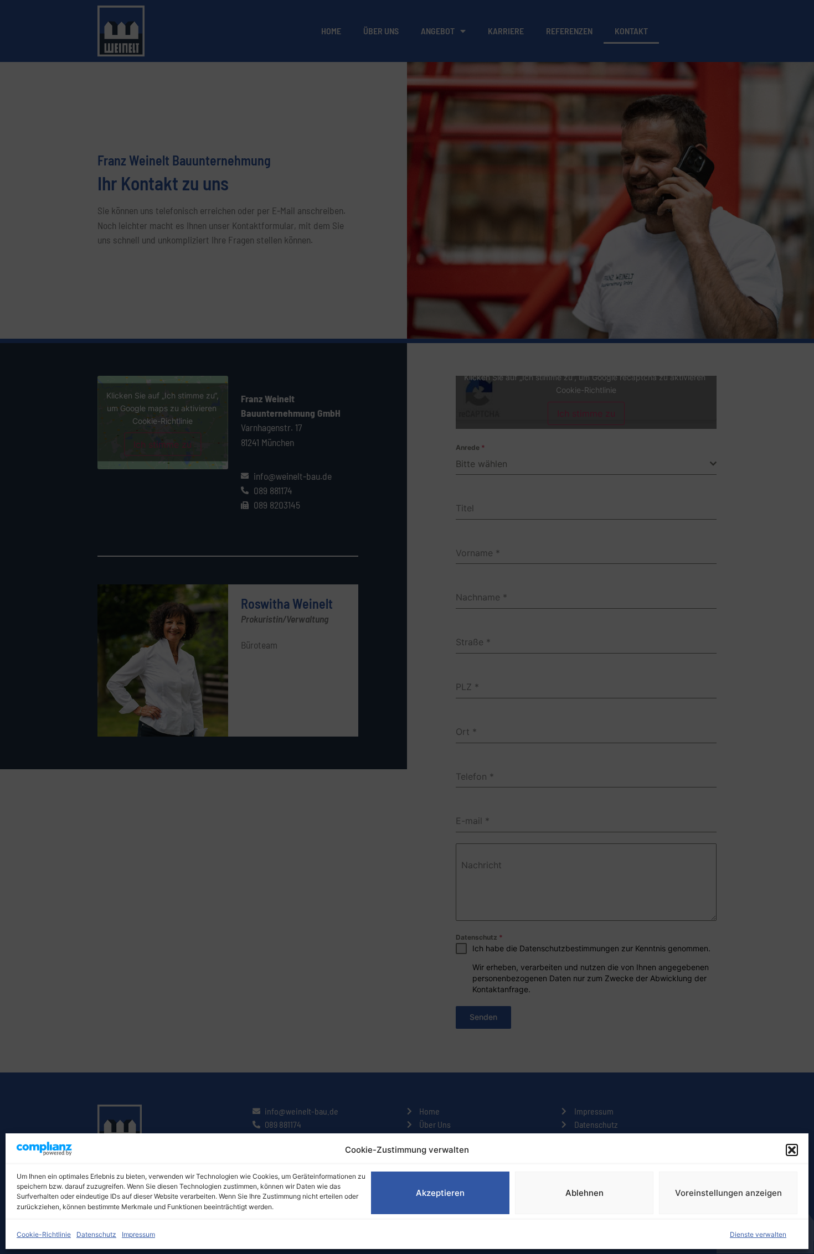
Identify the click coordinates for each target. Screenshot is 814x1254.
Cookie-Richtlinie (44, 1234)
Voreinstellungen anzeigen (728, 1193)
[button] (791, 1149)
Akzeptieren (440, 1193)
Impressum (138, 1234)
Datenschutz (96, 1234)
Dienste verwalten (758, 1234)
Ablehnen (584, 1193)
